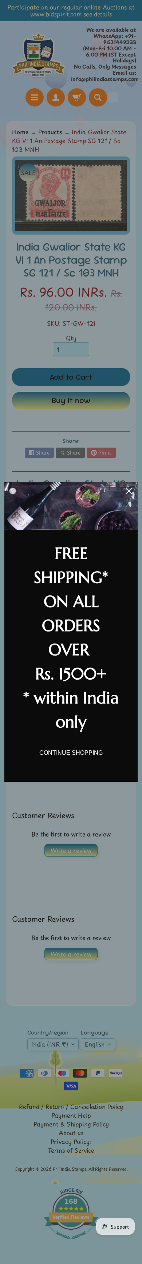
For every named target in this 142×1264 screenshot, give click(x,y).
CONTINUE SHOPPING (71, 753)
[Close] (129, 491)
